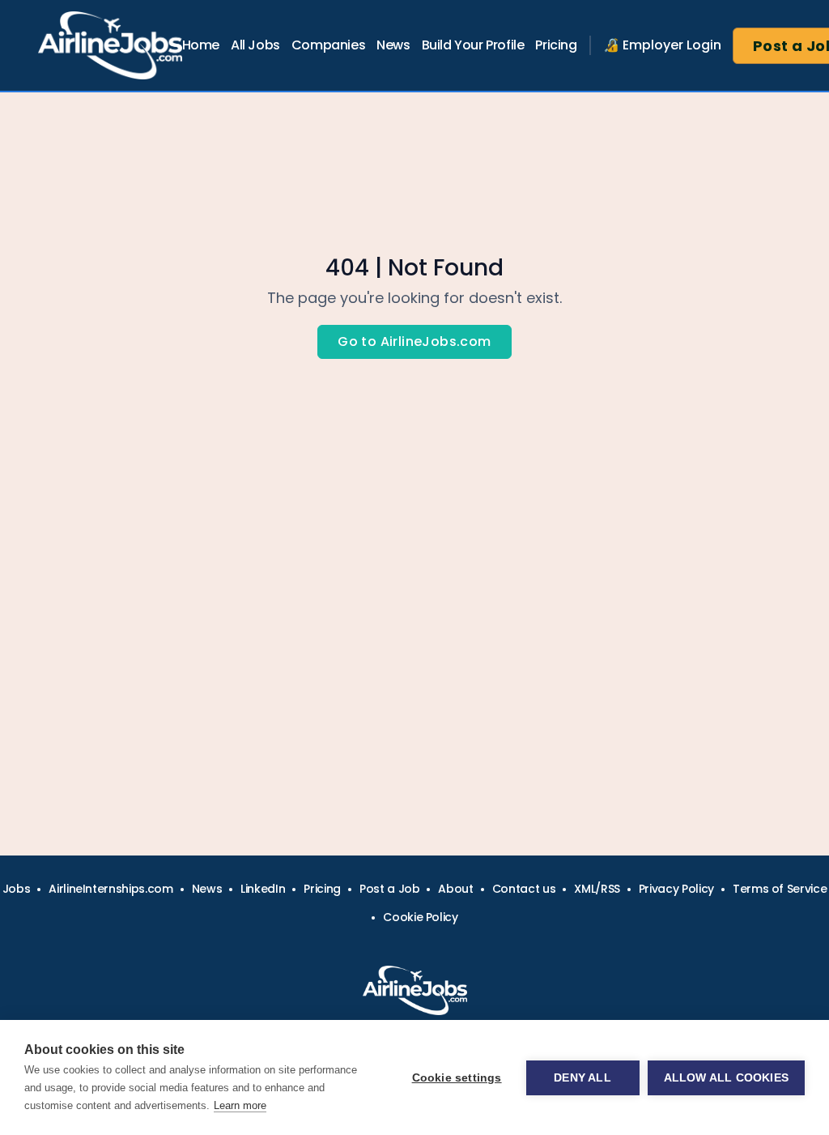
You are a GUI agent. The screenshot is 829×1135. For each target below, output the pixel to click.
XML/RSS (597, 889)
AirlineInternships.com (110, 889)
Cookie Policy (420, 917)
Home (200, 45)
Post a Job (389, 889)
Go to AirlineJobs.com (414, 341)
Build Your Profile (473, 45)
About (455, 889)
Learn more (240, 1105)
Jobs (16, 889)
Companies (328, 45)
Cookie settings (457, 1078)
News (393, 45)
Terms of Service (780, 889)
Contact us (524, 889)
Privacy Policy (676, 889)
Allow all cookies (726, 1078)
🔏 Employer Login (662, 45)
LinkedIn (262, 889)
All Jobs (255, 45)
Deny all (582, 1078)
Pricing (555, 45)
